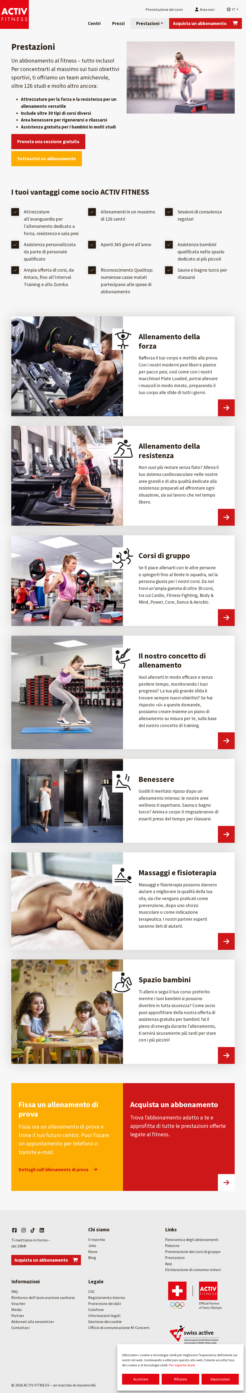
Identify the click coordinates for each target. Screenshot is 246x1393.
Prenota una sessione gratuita (48, 141)
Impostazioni (220, 1379)
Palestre (172, 1245)
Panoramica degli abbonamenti (191, 1239)
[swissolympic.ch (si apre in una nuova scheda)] (195, 1295)
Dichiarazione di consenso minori (193, 1269)
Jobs (92, 1245)
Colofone (96, 1309)
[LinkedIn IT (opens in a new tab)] (42, 1230)
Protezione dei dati (104, 1303)
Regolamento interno (106, 1297)
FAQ (14, 1291)
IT (233, 9)
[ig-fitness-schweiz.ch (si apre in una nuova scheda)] (195, 1337)
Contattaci (20, 1327)
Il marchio (96, 1239)
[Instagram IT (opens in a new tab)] (23, 1230)
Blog (92, 1257)
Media (16, 1309)
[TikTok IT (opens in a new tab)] (33, 1230)
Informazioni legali (104, 1315)
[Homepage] (14, 14)
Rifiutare (180, 1379)
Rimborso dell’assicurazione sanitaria (43, 1297)
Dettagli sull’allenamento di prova (53, 1169)
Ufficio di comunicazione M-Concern (118, 1327)
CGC (91, 1291)
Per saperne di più (182, 1365)
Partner (17, 1315)
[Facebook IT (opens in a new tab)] (14, 1230)
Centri (94, 23)
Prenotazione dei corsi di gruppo (193, 1251)
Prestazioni (148, 23)
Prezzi (118, 23)
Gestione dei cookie (105, 1321)
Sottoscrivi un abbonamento (46, 158)
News (93, 1251)
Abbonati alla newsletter (32, 1321)
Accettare (140, 1379)
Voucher (18, 1303)
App (168, 1263)
